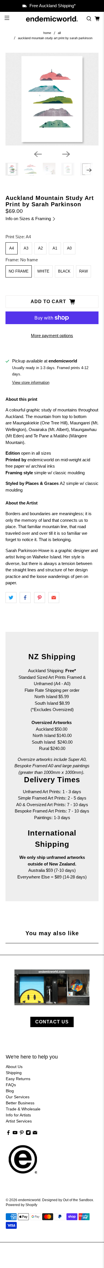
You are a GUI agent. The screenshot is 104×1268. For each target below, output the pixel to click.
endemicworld (29, 1200)
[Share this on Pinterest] (39, 597)
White (43, 271)
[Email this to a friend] (53, 597)
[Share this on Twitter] (10, 597)
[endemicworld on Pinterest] (21, 1133)
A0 (69, 248)
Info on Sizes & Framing (28, 218)
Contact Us (52, 1021)
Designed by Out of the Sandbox (67, 1200)
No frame (19, 271)
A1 (55, 248)
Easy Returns (18, 1078)
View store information (30, 382)
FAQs (11, 1084)
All (59, 33)
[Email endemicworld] (35, 1133)
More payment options (52, 335)
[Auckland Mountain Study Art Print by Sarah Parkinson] (52, 99)
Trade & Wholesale (23, 1109)
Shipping (14, 1072)
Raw (83, 271)
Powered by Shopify (21, 1205)
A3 (26, 248)
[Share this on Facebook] (25, 597)
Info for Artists (18, 1115)
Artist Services (19, 1121)
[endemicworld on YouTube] (15, 1133)
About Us (14, 1066)
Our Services (17, 1097)
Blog (10, 1091)
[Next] (66, 154)
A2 (40, 248)
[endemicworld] (52, 19)
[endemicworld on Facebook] (8, 1133)
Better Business (20, 1103)
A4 (11, 248)
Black (64, 271)
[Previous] (38, 154)
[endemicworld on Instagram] (28, 1133)
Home (47, 33)
